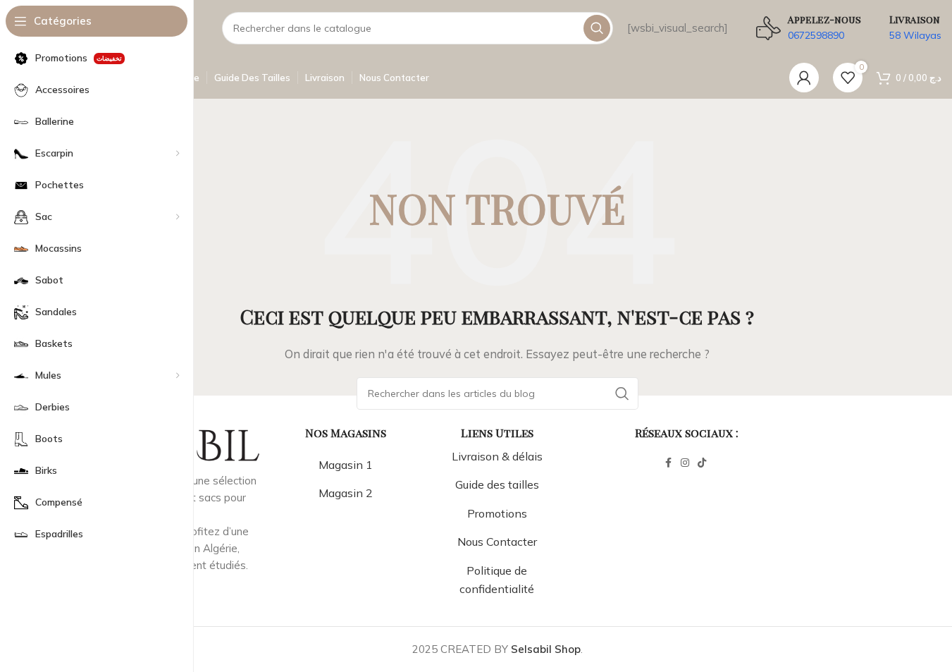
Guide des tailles (497, 484)
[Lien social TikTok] (701, 462)
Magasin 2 (346, 493)
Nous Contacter (497, 541)
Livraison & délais (497, 456)
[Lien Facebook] (668, 462)
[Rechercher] (596, 28)
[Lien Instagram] (684, 462)
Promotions (497, 513)
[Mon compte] (804, 77)
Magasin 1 (346, 465)
